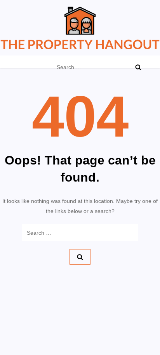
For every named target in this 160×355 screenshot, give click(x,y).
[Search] (138, 67)
